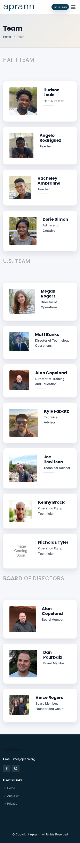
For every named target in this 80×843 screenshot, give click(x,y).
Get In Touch (60, 7)
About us (13, 795)
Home (7, 36)
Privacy (12, 803)
